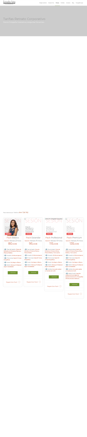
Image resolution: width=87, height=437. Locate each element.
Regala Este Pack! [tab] (11, 282)
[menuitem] (43, 3)
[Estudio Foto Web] (9, 3)
